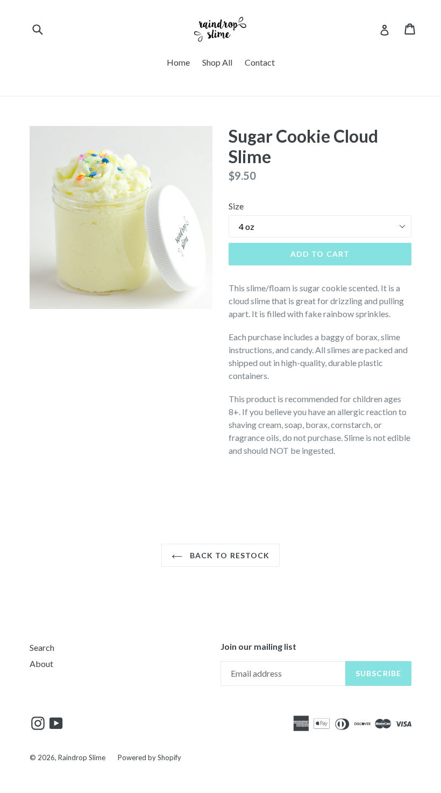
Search (42, 647)
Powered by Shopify (149, 757)
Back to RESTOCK (229, 555)
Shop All (217, 62)
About (41, 663)
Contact (260, 62)
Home (178, 62)
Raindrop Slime (81, 757)
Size (236, 206)
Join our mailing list (258, 646)
